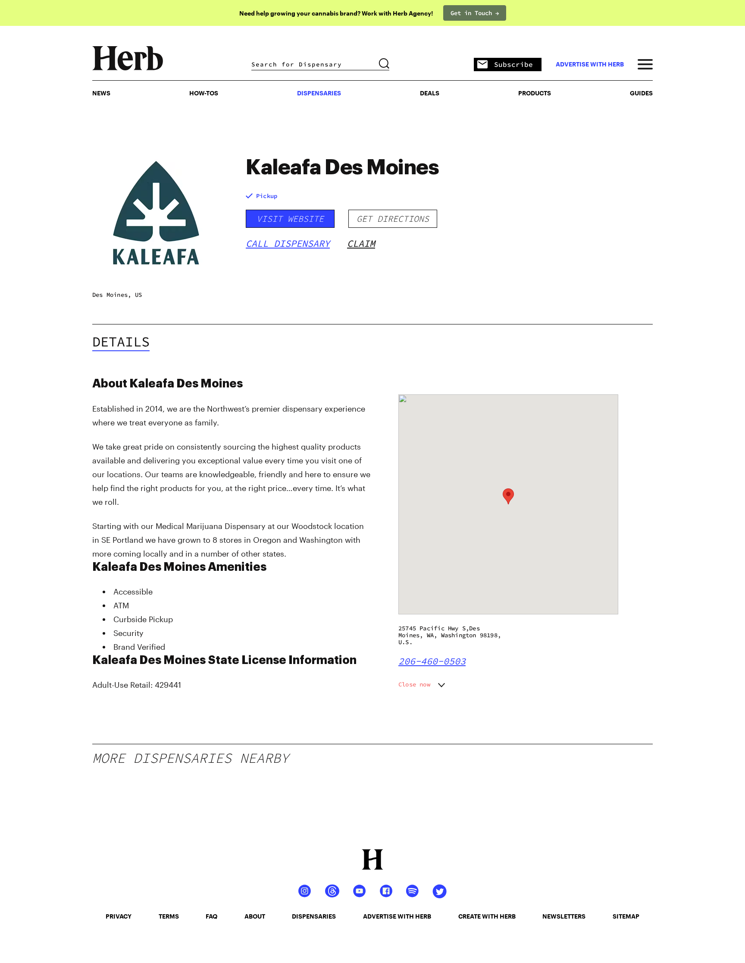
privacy (118, 916)
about (254, 916)
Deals (429, 93)
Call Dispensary (288, 243)
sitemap (626, 916)
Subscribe (513, 64)
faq (211, 916)
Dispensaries (319, 93)
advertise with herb (590, 64)
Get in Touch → (475, 13)
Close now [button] (414, 684)
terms (169, 916)
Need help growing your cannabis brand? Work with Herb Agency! (336, 13)
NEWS (101, 93)
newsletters (563, 916)
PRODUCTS (534, 93)
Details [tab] (121, 341)
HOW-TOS (203, 93)
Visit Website (290, 218)
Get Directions (393, 218)
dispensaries (314, 916)
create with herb (487, 916)
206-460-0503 (432, 661)
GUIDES (641, 93)
